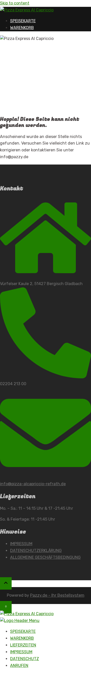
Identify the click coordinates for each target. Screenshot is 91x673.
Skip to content (14, 3)
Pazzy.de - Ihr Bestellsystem (57, 595)
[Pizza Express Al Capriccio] (27, 10)
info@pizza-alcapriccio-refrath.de (33, 483)
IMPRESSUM (21, 543)
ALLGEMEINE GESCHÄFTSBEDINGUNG (45, 557)
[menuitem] (23, 631)
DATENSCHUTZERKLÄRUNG (36, 550)
